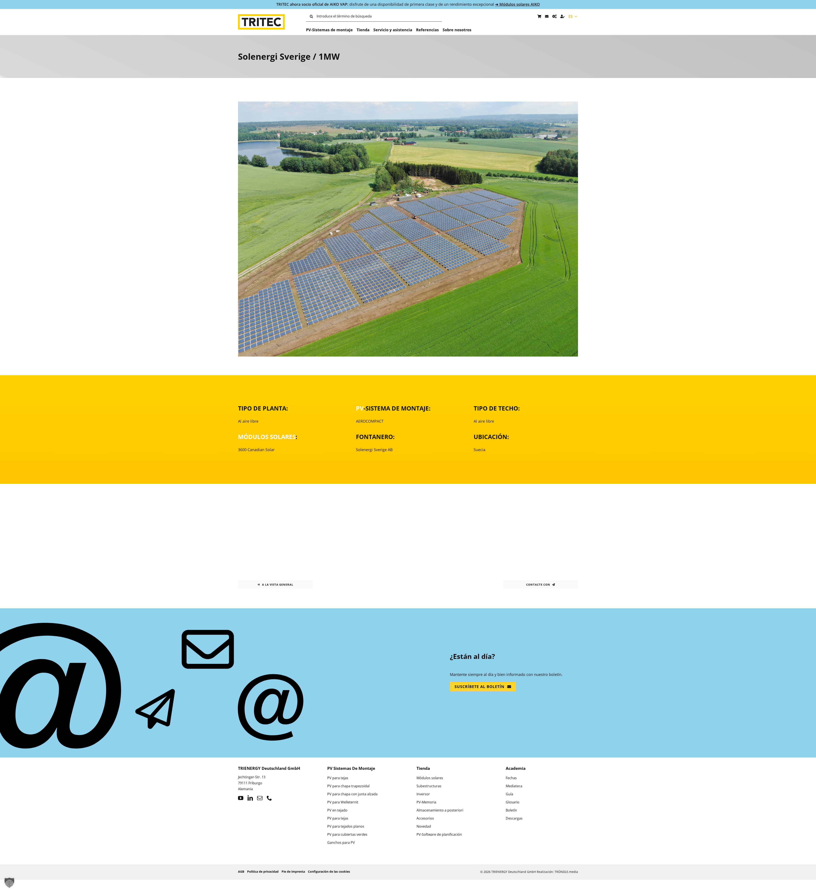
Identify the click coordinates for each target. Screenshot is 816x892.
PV (360, 408)
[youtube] (240, 798)
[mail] (259, 798)
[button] (9, 882)
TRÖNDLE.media (566, 872)
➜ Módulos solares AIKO (517, 4)
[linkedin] (250, 798)
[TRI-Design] (554, 16)
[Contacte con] (546, 16)
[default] (408, 104)
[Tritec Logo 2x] (261, 16)
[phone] (269, 798)
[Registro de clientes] (562, 16)
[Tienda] (539, 16)
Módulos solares (267, 437)
